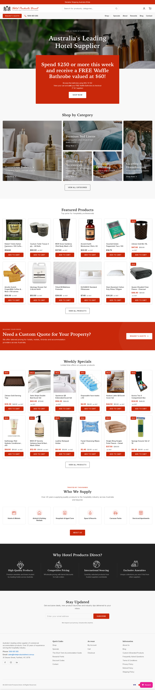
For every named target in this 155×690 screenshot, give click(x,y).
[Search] (116, 8)
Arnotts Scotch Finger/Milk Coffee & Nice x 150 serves (13, 289)
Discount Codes (58, 660)
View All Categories (77, 187)
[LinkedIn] (17, 662)
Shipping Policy (128, 672)
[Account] (144, 8)
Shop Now (77, 95)
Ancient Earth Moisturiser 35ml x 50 (89, 245)
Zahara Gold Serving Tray (13, 397)
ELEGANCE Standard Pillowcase (89, 288)
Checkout (91, 653)
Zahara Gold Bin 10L (139, 244)
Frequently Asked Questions (133, 657)
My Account (92, 645)
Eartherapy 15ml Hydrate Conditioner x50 (13, 443)
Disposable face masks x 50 (90, 397)
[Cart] (150, 8)
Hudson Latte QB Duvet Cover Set (115, 397)
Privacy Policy (128, 664)
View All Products (77, 311)
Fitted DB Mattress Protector (62, 288)
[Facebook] (5, 662)
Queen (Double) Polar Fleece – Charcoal (140, 288)
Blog (141, 16)
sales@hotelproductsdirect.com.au (21, 654)
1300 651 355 (32, 16)
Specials (116, 16)
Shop (107, 16)
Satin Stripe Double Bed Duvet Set (37, 397)
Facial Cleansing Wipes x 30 (90, 442)
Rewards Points (58, 657)
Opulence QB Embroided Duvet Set (63, 397)
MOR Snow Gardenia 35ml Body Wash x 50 (63, 245)
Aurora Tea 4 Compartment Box (138, 397)
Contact (149, 16)
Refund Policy (128, 668)
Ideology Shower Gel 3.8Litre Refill (38, 288)
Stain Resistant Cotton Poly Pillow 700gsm (115, 288)
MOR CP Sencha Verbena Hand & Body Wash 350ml (38, 443)
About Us (77, 533)
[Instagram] (11, 662)
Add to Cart (14, 255)
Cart (89, 649)
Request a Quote (12, 16)
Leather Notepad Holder (62, 442)
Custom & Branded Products (133, 653)
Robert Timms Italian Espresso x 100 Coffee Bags (13, 245)
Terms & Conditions (130, 660)
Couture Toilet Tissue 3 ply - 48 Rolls (39, 245)
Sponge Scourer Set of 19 (140, 442)
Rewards (133, 16)
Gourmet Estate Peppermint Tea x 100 (114, 245)
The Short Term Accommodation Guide (67, 653)
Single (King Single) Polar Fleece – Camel (114, 442)
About (125, 16)
